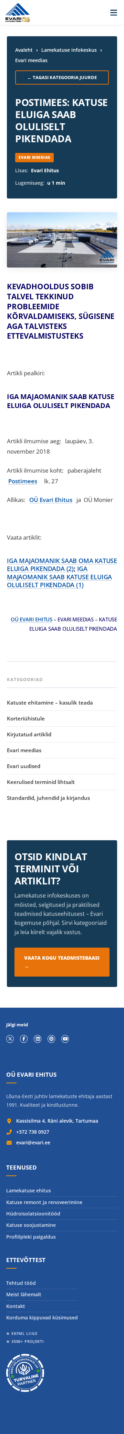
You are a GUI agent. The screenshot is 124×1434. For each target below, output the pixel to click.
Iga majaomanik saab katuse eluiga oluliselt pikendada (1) (59, 576)
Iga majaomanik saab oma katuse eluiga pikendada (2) (62, 564)
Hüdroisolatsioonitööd (33, 1213)
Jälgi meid (17, 1025)
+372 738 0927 (32, 1131)
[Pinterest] (51, 1039)
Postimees (22, 481)
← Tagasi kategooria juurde (62, 77)
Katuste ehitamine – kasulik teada (50, 702)
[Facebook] (24, 1039)
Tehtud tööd (21, 1283)
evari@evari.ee (33, 1142)
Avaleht (24, 50)
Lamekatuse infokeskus (69, 50)
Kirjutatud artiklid (29, 734)
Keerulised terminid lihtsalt (41, 781)
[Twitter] (10, 1039)
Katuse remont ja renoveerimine (44, 1202)
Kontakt (15, 1306)
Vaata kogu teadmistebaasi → (62, 962)
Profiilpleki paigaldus (31, 1236)
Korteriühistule (26, 718)
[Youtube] (65, 1039)
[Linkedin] (37, 1039)
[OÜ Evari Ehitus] (18, 12)
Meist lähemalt (23, 1294)
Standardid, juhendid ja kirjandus (48, 797)
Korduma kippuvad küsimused (42, 1317)
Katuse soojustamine (31, 1225)
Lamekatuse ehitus (28, 1190)
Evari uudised (23, 766)
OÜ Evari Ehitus (50, 500)
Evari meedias (31, 60)
